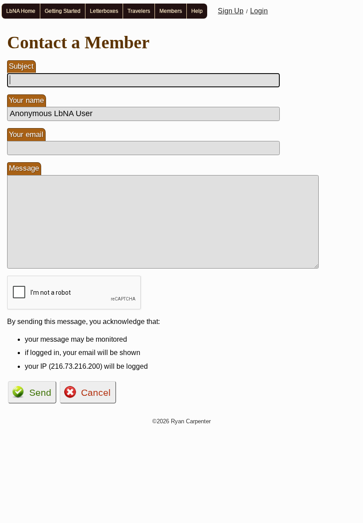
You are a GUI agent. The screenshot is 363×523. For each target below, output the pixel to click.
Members (170, 11)
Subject (21, 66)
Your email (26, 134)
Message (24, 168)
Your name (26, 100)
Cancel (96, 392)
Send (40, 392)
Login (259, 11)
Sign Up (230, 11)
